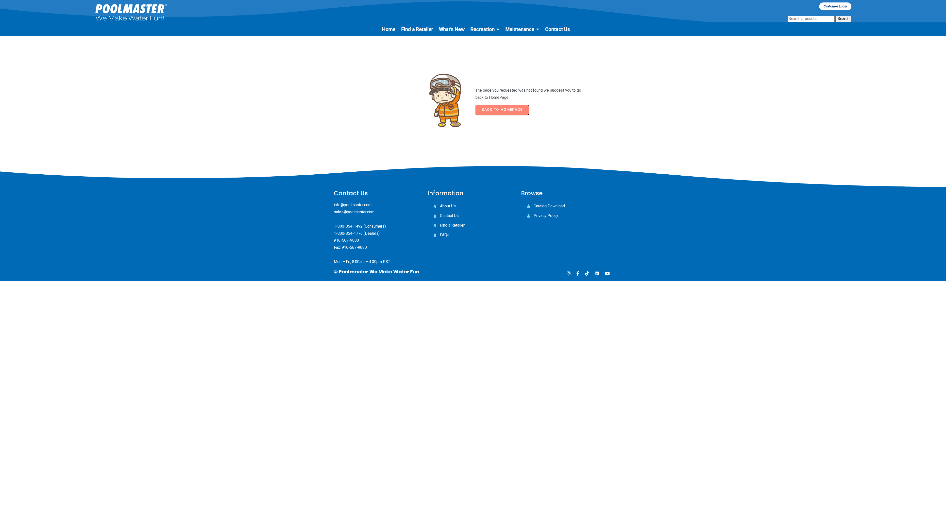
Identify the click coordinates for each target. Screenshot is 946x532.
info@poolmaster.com (353, 204)
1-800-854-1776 (348, 233)
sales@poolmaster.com (354, 212)
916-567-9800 (346, 240)
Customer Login (835, 6)
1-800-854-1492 (348, 226)
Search (843, 18)
